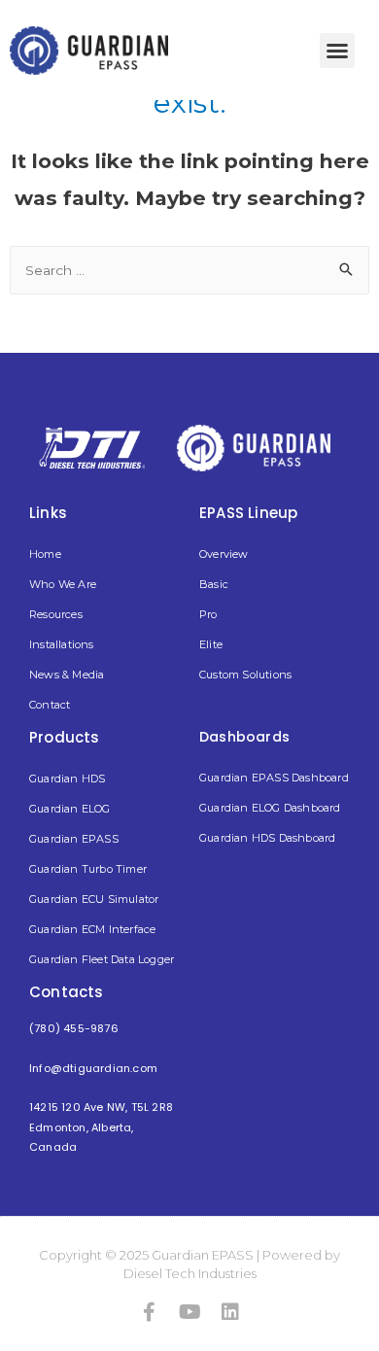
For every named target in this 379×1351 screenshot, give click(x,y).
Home (45, 554)
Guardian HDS (67, 778)
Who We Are (62, 584)
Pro (208, 614)
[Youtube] (189, 1312)
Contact (49, 704)
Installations (61, 644)
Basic (213, 584)
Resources (56, 614)
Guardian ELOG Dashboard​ (270, 807)
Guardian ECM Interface (92, 929)
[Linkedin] (230, 1312)
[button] (337, 50)
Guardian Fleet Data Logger (101, 959)
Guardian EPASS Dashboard (274, 777)
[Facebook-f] (148, 1312)
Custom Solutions (245, 674)
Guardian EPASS (74, 839)
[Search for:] (189, 269)
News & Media (66, 674)
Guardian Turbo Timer (88, 869)
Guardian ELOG (70, 808)
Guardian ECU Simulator (93, 899)
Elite (211, 644)
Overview (224, 554)
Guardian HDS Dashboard (267, 838)
